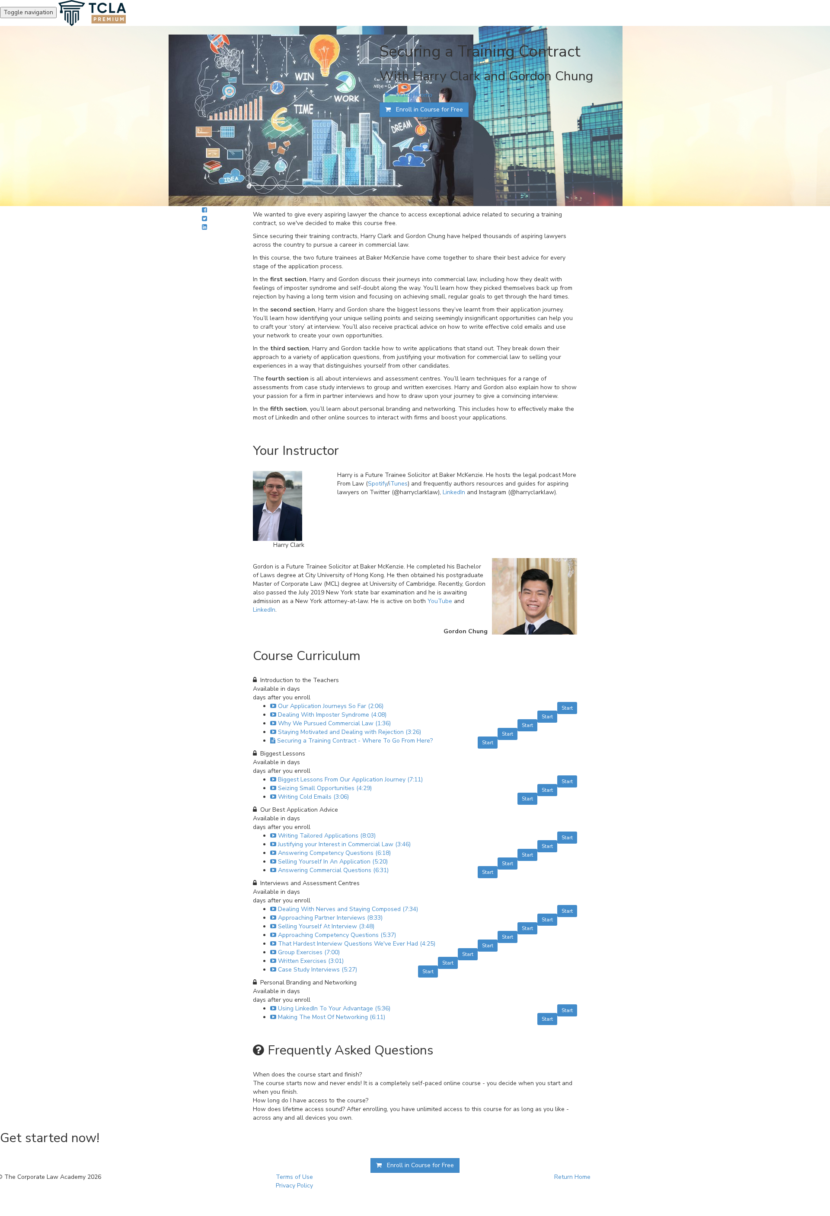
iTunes (398, 483)
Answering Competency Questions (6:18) (334, 853)
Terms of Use (294, 1177)
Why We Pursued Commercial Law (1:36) (334, 723)
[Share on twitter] (204, 219)
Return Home (572, 1177)
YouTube (440, 601)
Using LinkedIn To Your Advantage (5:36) (334, 1008)
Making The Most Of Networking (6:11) (331, 1017)
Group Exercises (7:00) (309, 952)
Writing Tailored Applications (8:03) (327, 836)
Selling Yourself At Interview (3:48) (326, 926)
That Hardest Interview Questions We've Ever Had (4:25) (356, 944)
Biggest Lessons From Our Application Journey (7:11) (350, 779)
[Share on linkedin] (204, 227)
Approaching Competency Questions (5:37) (337, 935)
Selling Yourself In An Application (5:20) (333, 861)
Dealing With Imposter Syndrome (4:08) (332, 715)
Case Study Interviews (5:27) (317, 969)
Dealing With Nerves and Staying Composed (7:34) (348, 909)
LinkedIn (454, 492)
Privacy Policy (294, 1185)
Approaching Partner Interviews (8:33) (330, 918)
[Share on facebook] (204, 210)
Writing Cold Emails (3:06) (313, 797)
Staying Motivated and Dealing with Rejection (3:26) (349, 732)
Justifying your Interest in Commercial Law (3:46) (344, 844)
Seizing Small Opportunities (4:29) (325, 788)
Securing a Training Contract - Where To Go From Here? (355, 741)
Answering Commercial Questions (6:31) (333, 870)
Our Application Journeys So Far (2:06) (330, 706)
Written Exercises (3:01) (311, 961)
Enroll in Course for (427, 109)
